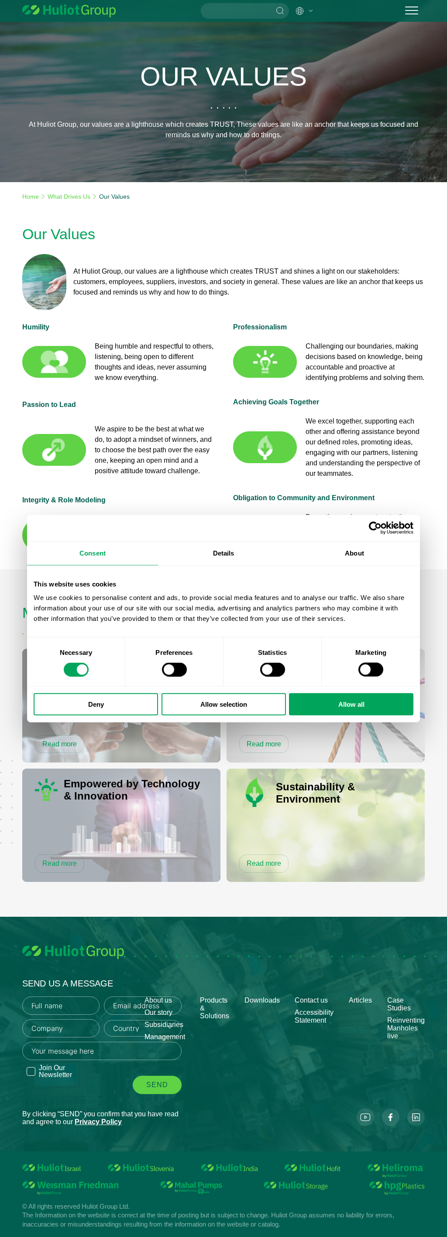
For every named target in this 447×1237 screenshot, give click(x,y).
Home (30, 196)
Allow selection (223, 704)
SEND (157, 1084)
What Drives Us (69, 196)
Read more (59, 744)
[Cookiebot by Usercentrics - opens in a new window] (375, 527)
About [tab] (354, 552)
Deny (96, 704)
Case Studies (399, 1004)
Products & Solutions (214, 1008)
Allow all (351, 704)
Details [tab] (223, 552)
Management (164, 1036)
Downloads (262, 1000)
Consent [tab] (92, 552)
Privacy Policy (98, 1121)
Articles (360, 1000)
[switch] (174, 669)
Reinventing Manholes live (406, 1028)
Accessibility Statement (314, 1016)
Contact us (311, 1000)
